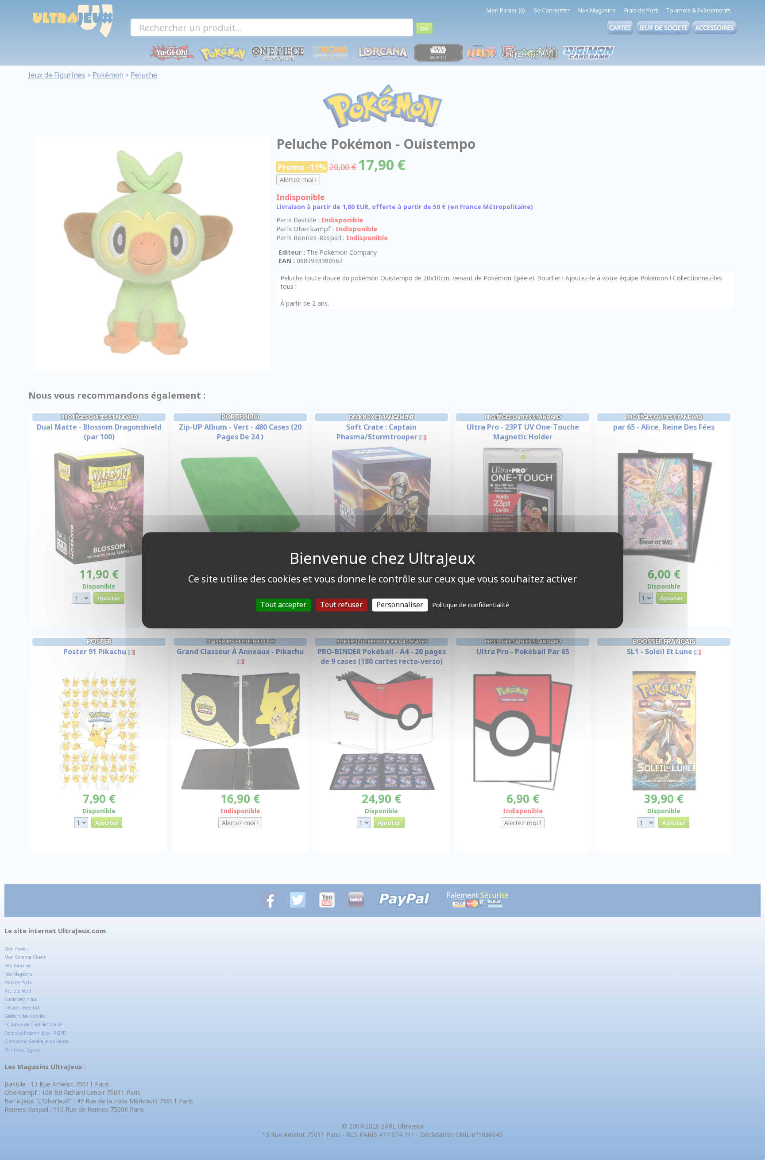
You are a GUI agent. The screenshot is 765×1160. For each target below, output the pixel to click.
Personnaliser (399, 604)
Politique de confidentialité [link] (470, 605)
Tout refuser (341, 604)
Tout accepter (283, 604)
